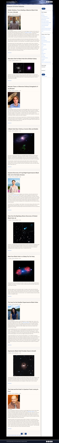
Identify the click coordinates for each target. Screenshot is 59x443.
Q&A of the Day (43, 53)
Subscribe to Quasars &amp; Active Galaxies (14, 435)
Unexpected (43, 59)
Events (42, 31)
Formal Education (44, 44)
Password (43, 70)
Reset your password (44, 76)
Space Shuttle (43, 56)
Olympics (43, 50)
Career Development (44, 40)
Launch (42, 46)
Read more (9, 52)
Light (42, 47)
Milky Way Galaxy (44, 19)
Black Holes (43, 15)
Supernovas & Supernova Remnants (46, 28)
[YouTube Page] (52, 2)
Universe (43, 60)
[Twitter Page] (48, 2)
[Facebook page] (47, 2)
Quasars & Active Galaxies (45, 25)
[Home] (12, 1)
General (43, 13)
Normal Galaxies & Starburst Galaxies (46, 22)
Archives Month (43, 37)
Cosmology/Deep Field (44, 16)
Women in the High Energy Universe (46, 62)
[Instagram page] (50, 2)
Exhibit (42, 43)
